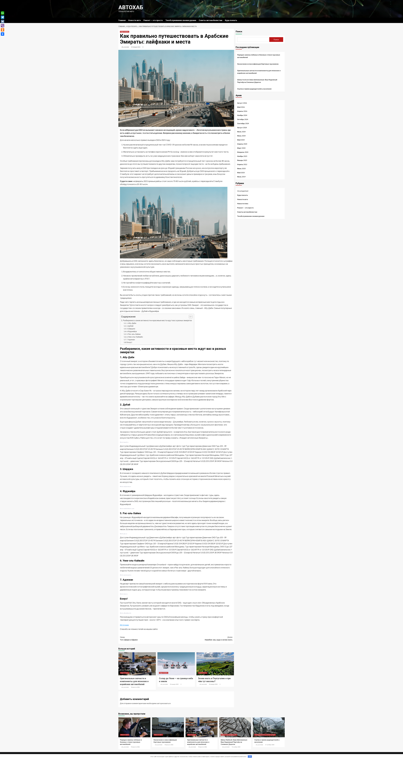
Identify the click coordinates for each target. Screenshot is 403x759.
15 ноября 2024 (236, 747)
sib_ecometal (125, 47)
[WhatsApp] (2, 13)
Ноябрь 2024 (242, 115)
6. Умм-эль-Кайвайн (135, 337)
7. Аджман (131, 340)
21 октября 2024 (269, 744)
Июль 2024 (241, 132)
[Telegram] (2, 17)
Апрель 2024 (242, 144)
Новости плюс (242, 203)
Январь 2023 (242, 160)
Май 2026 (241, 107)
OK (250, 756)
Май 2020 (241, 173)
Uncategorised (242, 191)
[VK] (2, 21)
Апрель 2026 (242, 111)
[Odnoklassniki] (2, 30)
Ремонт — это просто (153, 20)
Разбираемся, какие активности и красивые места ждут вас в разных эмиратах (157, 320)
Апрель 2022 (242, 164)
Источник (124, 625)
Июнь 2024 (241, 136)
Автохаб (130, 7)
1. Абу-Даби (131, 323)
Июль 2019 (241, 177)
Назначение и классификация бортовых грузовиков (258, 64)
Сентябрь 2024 (243, 123)
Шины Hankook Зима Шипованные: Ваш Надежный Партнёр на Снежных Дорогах (257, 81)
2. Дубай (130, 326)
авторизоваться (164, 703)
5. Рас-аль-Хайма (134, 334)
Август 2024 (242, 127)
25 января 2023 (135, 47)
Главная (122, 20)
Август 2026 (242, 103)
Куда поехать (231, 20)
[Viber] (2, 26)
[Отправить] (2, 34)
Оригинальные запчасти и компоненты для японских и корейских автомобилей (134, 681)
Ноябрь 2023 (242, 156)
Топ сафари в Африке (129, 638)
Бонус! (129, 342)
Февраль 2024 (242, 152)
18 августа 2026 (135, 687)
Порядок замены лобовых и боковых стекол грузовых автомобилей (258, 56)
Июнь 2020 (241, 168)
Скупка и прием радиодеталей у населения (254, 89)
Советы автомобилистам (210, 20)
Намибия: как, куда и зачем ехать (218, 638)
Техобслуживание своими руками (180, 20)
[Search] (283, 20)
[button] (189, 317)
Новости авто (134, 20)
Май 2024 (241, 140)
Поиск (239, 31)
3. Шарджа (131, 329)
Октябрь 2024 (242, 119)
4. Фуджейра (132, 331)
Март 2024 (241, 148)
